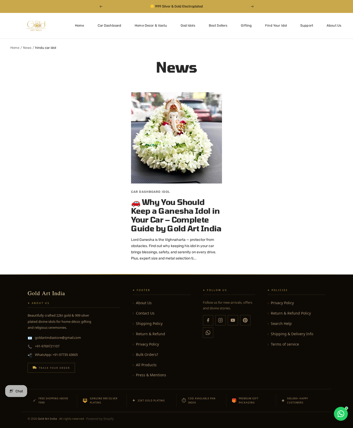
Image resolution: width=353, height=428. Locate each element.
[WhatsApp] (208, 332)
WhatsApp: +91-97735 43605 (56, 354)
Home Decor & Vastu (151, 25)
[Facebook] (208, 320)
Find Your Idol (276, 25)
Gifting (246, 25)
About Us (334, 25)
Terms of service (285, 344)
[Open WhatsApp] (341, 414)
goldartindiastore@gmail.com (58, 337)
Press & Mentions (151, 374)
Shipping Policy (149, 323)
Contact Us (145, 313)
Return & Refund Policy (291, 313)
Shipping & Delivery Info (292, 333)
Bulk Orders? (147, 354)
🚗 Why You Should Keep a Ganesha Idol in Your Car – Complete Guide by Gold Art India (176, 215)
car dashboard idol (150, 192)
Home (79, 25)
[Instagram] (220, 320)
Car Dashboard (109, 25)
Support (306, 25)
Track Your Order (54, 368)
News (27, 48)
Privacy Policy (147, 344)
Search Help (281, 323)
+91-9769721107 (47, 346)
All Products (146, 364)
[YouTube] (233, 320)
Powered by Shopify (100, 419)
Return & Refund (150, 333)
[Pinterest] (245, 320)
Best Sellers (218, 25)
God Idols (188, 25)
